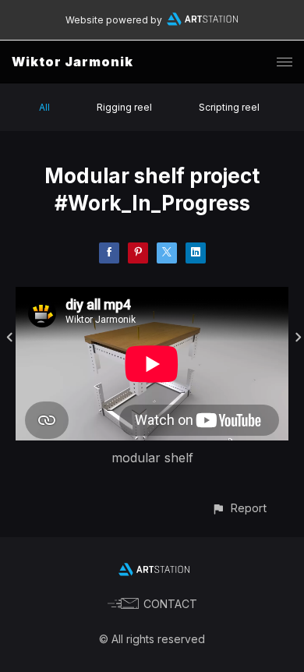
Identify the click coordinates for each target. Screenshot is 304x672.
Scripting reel (229, 107)
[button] (239, 508)
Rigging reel (124, 107)
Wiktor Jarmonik (72, 61)
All (44, 107)
